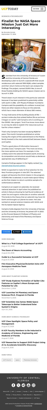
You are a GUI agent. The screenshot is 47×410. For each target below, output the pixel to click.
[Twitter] (18, 385)
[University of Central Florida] (16, 2)
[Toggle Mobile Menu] (44, 2)
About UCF (6, 391)
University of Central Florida (23, 379)
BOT (13, 391)
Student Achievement (25, 398)
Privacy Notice (17, 395)
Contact (19, 391)
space (18, 360)
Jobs (31, 391)
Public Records (27, 395)
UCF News (37, 398)
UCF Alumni (7, 360)
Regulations (37, 395)
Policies (8, 395)
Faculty (25, 391)
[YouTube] (28, 385)
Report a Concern (12, 398)
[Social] (23, 385)
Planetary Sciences (30, 360)
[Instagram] (33, 385)
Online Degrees (39, 391)
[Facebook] (13, 385)
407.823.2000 (38, 403)
